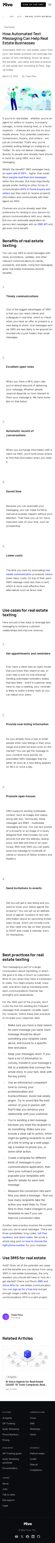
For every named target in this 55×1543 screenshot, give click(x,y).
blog (19, 16)
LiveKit (33, 1459)
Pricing (5, 1440)
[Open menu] (50, 4)
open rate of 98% (16, 173)
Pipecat (34, 1464)
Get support (8, 1500)
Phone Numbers (10, 1434)
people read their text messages (27, 177)
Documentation (10, 1468)
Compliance (36, 1470)
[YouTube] (16, 1536)
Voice (33, 1418)
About (5, 1483)
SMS (40, 1281)
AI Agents (7, 1418)
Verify (33, 1434)
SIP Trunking (8, 1423)
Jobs (4, 1489)
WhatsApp (35, 1429)
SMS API (43, 224)
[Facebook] (27, 1536)
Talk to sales (8, 1494)
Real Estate (9, 27)
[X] (22, 1536)
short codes (26, 1237)
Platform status (37, 1453)
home (12, 16)
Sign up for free (33, 5)
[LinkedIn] (33, 1536)
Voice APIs (8, 1285)
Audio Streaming (10, 1429)
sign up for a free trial (25, 1289)
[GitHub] (38, 1536)
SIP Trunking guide (12, 1453)
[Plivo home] (7, 4)
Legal (5, 1505)
